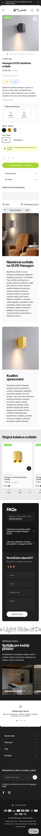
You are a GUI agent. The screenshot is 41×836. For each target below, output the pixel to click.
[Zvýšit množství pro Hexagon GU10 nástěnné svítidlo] (12, 158)
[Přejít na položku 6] (20, 54)
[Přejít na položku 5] (18, 54)
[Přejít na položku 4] (15, 54)
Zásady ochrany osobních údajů (27, 821)
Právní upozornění (20, 826)
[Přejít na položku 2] (12, 54)
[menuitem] (5, 210)
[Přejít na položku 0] (7, 54)
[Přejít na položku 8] (25, 54)
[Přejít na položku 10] (31, 54)
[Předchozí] (3, 2)
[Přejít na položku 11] (33, 54)
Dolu (6, 140)
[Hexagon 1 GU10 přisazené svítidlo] (17, 457)
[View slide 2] (19, 720)
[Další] (38, 2)
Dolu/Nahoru (18, 140)
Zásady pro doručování (21, 824)
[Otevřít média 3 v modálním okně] (35, 19)
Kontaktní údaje (32, 824)
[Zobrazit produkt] (29, 468)
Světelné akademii (15, 519)
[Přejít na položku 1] (10, 54)
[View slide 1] (16, 720)
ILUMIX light (7, 59)
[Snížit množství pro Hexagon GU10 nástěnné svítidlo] (4, 158)
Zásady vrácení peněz (11, 821)
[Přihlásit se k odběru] (35, 777)
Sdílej (7, 204)
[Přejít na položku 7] (23, 54)
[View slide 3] (22, 720)
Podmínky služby (8, 824)
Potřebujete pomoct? (31, 204)
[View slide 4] (24, 720)
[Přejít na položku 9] (28, 54)
